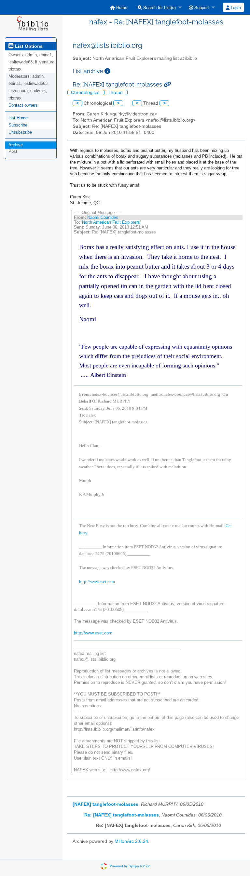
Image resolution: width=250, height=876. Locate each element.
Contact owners (23, 105)
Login (235, 7)
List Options (28, 46)
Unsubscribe (20, 132)
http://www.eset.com (97, 581)
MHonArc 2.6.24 (131, 841)
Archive (15, 144)
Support (201, 7)
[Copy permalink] (167, 84)
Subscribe (17, 125)
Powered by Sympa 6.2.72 (130, 866)
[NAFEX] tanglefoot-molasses (105, 804)
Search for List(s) (159, 7)
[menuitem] (118, 7)
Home (121, 7)
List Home (18, 117)
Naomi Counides (102, 217)
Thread (116, 92)
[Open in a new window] (107, 71)
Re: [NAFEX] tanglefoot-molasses (121, 815)
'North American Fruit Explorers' (111, 222)
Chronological (86, 92)
